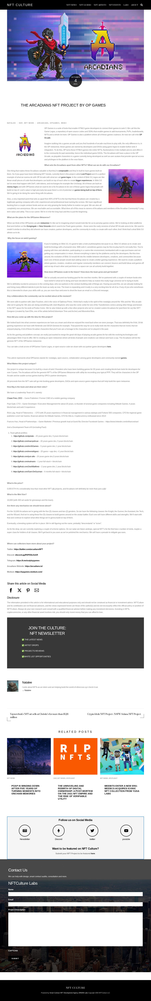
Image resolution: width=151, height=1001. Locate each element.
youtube (126, 839)
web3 (64, 123)
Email (10, 900)
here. (109, 347)
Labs (126, 5)
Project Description (16, 910)
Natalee (11, 123)
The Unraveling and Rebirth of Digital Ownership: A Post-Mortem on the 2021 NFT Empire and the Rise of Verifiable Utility (75, 792)
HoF (21, 123)
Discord (58, 839)
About (134, 5)
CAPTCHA (13, 951)
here (93, 854)
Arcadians (42, 123)
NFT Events (115, 5)
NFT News (71, 5)
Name (10, 890)
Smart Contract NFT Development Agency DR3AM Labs (69, 993)
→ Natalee (26, 690)
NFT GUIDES (85, 5)
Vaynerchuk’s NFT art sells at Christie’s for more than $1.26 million (39, 716)
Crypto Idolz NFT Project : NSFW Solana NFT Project (114, 714)
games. (124, 358)
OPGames (55, 123)
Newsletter (25, 839)
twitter (92, 839)
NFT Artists (100, 5)
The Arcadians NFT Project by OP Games (63, 105)
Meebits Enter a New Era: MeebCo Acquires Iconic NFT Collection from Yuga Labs (122, 790)
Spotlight (70, 778)
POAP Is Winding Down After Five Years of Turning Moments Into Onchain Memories (25, 790)
